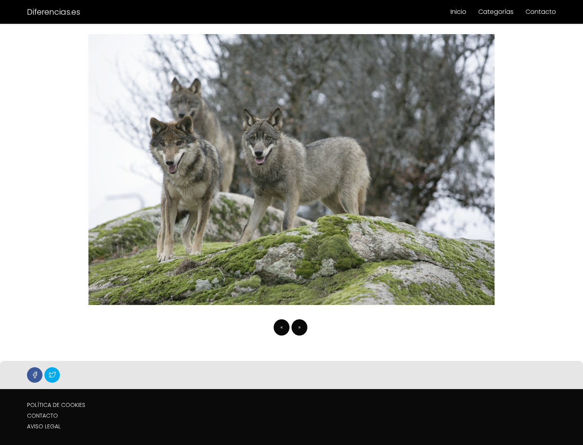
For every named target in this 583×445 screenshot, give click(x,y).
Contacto (540, 11)
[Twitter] (52, 375)
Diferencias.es (53, 11)
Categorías (496, 11)
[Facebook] (34, 375)
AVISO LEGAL (44, 426)
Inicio (458, 11)
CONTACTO (42, 416)
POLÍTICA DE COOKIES (56, 405)
